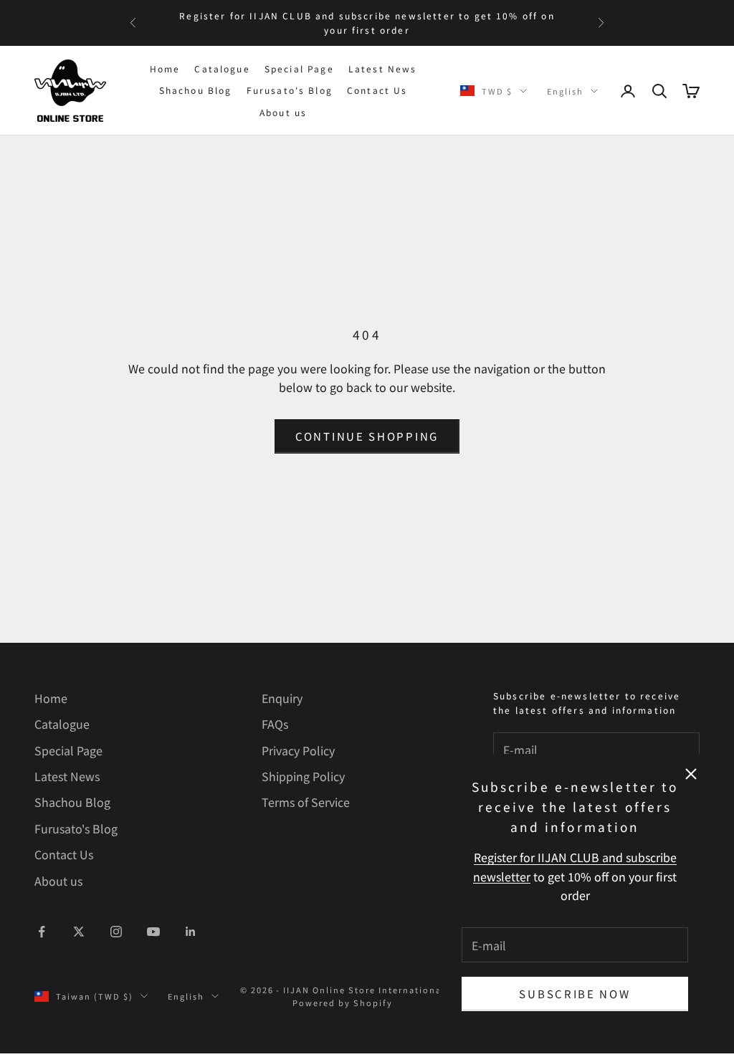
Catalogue (221, 68)
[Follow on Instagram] (116, 931)
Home (165, 68)
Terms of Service (306, 801)
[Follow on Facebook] (41, 931)
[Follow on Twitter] (79, 931)
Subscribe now (574, 993)
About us (283, 112)
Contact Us (377, 90)
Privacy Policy (298, 750)
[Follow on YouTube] (153, 931)
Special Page (299, 68)
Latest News (382, 68)
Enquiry (282, 698)
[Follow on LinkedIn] (191, 931)
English (565, 91)
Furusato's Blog (290, 90)
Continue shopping (367, 436)
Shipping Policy (303, 776)
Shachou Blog (195, 90)
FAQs (275, 723)
